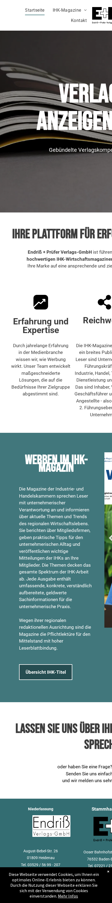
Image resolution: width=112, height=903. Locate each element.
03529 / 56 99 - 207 (43, 865)
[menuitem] (35, 10)
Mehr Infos (68, 896)
